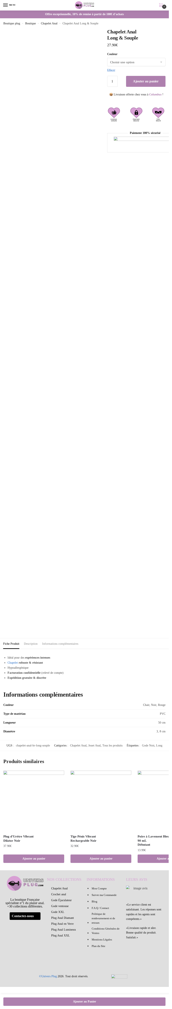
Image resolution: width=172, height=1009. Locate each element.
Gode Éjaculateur (61, 900)
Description (31, 643)
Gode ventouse (60, 906)
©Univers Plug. (48, 976)
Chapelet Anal (49, 23)
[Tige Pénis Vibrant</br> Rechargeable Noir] (100, 801)
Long (159, 745)
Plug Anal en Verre (62, 923)
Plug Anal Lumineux (63, 929)
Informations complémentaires (60, 643)
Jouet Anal (94, 745)
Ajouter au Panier (84, 1001)
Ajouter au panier (146, 81)
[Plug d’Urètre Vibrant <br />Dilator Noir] (33, 801)
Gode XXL (57, 912)
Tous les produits (112, 745)
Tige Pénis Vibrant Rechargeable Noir (83, 838)
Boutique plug (11, 23)
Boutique (30, 23)
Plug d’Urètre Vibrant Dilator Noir (18, 838)
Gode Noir (148, 745)
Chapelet (13, 662)
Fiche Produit (11, 643)
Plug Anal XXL (60, 935)
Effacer (111, 69)
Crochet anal (58, 894)
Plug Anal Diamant (62, 917)
